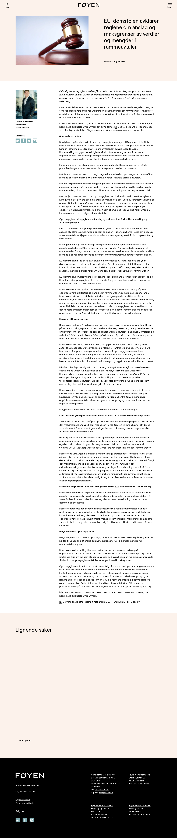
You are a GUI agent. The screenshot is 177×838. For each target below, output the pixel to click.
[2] (146, 325)
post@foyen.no (106, 793)
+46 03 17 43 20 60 (141, 784)
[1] (116, 127)
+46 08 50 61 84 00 (104, 817)
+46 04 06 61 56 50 (141, 814)
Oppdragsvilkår (23, 799)
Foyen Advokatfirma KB (140, 775)
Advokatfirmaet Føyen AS (103, 775)
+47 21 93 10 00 (102, 790)
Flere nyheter (25, 740)
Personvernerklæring (25, 803)
